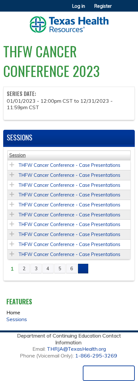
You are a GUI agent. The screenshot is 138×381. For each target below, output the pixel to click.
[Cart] (119, 9)
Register (103, 6)
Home (13, 312)
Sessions (16, 319)
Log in (78, 6)
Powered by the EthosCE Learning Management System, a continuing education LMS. (109, 373)
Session (17, 155)
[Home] (69, 22)
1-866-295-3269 (96, 355)
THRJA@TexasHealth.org (76, 349)
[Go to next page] (83, 268)
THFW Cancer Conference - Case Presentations (69, 165)
